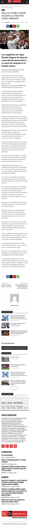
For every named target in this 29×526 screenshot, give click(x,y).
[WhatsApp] (17, 26)
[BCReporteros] (2, 22)
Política (6, 6)
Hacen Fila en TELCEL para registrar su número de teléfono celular (13, 501)
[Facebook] (7, 26)
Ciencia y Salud (5, 503)
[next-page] (5, 338)
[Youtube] (15, 446)
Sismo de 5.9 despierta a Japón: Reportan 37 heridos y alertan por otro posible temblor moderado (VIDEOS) (14, 482)
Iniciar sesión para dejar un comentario (14, 348)
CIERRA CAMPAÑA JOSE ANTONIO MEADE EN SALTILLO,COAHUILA (21, 286)
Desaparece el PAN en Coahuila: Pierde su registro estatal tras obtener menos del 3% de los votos (18, 317)
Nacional (3, 319)
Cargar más (14, 389)
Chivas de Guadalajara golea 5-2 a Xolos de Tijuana (13, 461)
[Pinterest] (14, 26)
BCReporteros (7, 22)
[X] (11, 26)
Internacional (5, 486)
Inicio (2, 6)
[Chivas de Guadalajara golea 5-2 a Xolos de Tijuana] (5, 367)
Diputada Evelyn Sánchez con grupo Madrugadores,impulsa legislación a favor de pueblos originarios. (18, 332)
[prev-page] (2, 338)
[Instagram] (7, 446)
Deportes (3, 464)
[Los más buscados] (5, 359)
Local (3, 457)
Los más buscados (14, 357)
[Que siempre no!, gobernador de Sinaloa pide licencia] (5, 325)
